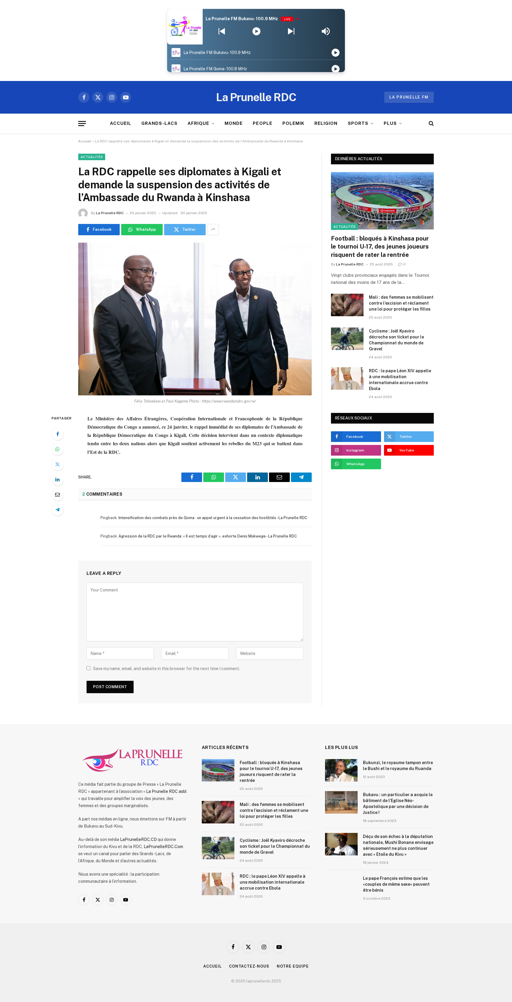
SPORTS (358, 123)
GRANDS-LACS (159, 123)
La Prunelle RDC (110, 213)
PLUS (390, 123)
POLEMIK (293, 123)
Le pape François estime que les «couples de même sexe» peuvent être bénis (396, 884)
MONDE (234, 123)
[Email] (57, 494)
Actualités (92, 157)
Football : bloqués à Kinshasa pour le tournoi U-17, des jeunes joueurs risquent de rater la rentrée (380, 246)
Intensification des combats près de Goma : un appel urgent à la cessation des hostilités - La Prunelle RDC (213, 518)
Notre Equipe (293, 966)
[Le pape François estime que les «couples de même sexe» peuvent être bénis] (341, 886)
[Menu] (82, 123)
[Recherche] (431, 123)
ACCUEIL (120, 123)
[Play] (256, 31)
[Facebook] (57, 434)
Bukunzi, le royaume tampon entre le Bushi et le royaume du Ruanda (398, 765)
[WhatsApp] (57, 449)
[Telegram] (57, 510)
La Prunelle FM (409, 97)
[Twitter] (57, 464)
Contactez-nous (249, 966)
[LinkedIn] (57, 479)
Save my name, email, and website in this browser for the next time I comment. (166, 668)
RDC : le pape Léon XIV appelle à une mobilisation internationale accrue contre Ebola (400, 379)
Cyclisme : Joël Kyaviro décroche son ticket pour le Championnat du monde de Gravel (396, 340)
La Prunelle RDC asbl (166, 791)
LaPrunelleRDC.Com (163, 846)
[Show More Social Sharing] (213, 229)
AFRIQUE (198, 123)
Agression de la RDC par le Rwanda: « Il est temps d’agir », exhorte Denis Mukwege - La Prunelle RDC (208, 536)
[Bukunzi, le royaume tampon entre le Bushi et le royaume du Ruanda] (341, 770)
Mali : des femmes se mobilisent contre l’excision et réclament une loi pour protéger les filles (401, 303)
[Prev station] (291, 31)
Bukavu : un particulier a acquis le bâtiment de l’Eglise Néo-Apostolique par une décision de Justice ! (398, 803)
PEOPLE (262, 123)
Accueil (84, 141)
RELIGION (325, 123)
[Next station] (222, 31)
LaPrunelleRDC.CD (138, 839)
